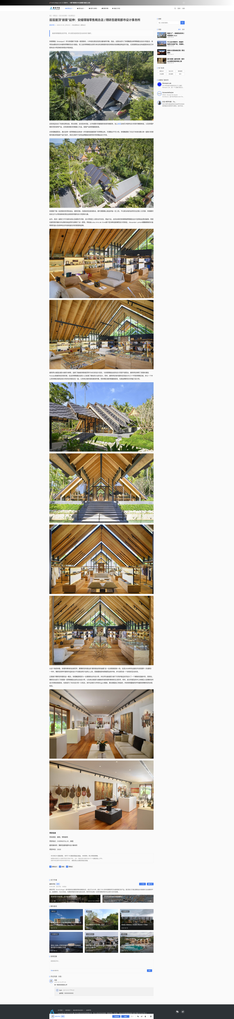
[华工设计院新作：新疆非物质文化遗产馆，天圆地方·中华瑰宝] (161, 44)
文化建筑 (162, 74)
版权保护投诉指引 (78, 1010)
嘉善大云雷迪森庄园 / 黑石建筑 (176, 51)
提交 (149, 970)
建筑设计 (69, 8)
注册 (183, 8)
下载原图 (116, 1016)
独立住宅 (171, 71)
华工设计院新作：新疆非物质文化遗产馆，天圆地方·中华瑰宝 (175, 43)
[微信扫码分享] (138, 1016)
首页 (50, 15)
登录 (179, 8)
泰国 (119, 124)
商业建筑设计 (76, 25)
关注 (143, 884)
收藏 (125, 1016)
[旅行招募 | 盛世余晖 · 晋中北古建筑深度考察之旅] (161, 61)
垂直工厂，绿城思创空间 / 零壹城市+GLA (175, 34)
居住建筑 (171, 74)
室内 (180, 74)
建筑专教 (105, 8)
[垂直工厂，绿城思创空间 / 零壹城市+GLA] (161, 35)
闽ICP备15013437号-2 (140, 1013)
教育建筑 (180, 71)
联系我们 (68, 1010)
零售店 (70, 866)
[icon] (177, 1012)
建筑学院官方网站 (75, 855)
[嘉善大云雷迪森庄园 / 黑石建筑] (161, 52)
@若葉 (61, 993)
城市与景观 (93, 8)
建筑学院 (51, 25)
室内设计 (81, 8)
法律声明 (88, 1010)
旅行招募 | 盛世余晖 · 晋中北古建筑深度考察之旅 (175, 60)
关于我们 (60, 1010)
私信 (151, 884)
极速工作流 (117, 8)
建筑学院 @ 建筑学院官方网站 (80, 860)
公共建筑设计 (125, 911)
